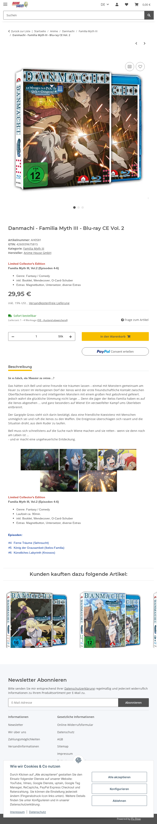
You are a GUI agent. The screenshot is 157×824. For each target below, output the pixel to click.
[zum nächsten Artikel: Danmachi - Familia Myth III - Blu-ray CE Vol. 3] (144, 43)
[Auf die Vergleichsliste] (129, 66)
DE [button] (103, 4)
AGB (60, 739)
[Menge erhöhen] (70, 336)
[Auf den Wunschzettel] (140, 66)
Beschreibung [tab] (20, 367)
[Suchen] (149, 15)
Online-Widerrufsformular (75, 725)
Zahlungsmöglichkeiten (24, 739)
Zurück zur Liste (20, 31)
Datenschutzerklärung (79, 688)
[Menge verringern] (12, 336)
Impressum (17, 812)
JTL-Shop (136, 819)
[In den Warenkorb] (11, 56)
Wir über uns (17, 732)
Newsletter (15, 725)
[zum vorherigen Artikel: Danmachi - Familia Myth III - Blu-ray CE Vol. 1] (136, 43)
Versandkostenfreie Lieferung (49, 303)
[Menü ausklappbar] (5, 2)
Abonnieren (133, 702)
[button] (117, 4)
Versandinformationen (23, 746)
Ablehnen (119, 800)
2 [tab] (78, 207)
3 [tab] (82, 207)
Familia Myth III (33, 248)
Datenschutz (37, 812)
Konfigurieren (119, 789)
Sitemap (62, 746)
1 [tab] (74, 207)
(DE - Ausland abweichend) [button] (52, 320)
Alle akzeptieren (119, 777)
